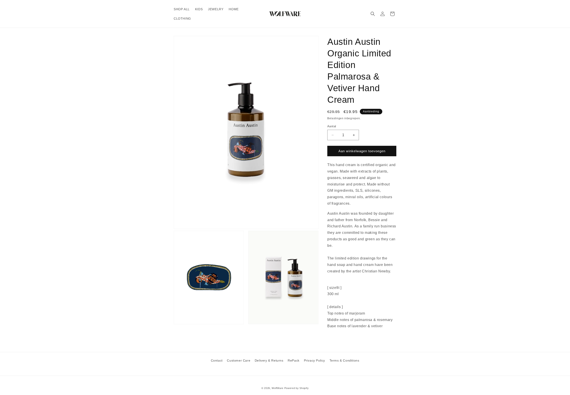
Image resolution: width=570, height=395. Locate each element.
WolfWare (277, 388)
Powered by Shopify (296, 388)
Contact (217, 360)
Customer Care (238, 360)
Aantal (331, 126)
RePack (293, 360)
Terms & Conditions (344, 360)
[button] (373, 14)
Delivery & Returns (269, 360)
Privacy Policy (314, 360)
